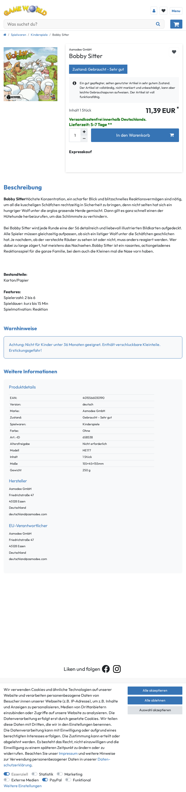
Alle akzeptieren (155, 690)
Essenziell (19, 774)
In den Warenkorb (133, 135)
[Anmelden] (154, 10)
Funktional (82, 779)
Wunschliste (174, 52)
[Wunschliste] (163, 10)
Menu (176, 11)
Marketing (73, 774)
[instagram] (116, 669)
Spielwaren (18, 35)
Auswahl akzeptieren (155, 710)
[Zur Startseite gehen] (4, 35)
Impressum (68, 753)
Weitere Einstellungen (23, 785)
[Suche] (158, 24)
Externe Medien (25, 779)
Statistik (46, 774)
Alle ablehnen (155, 700)
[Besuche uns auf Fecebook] (106, 669)
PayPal (56, 779)
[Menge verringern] (84, 138)
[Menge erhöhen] (84, 131)
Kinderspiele (39, 35)
